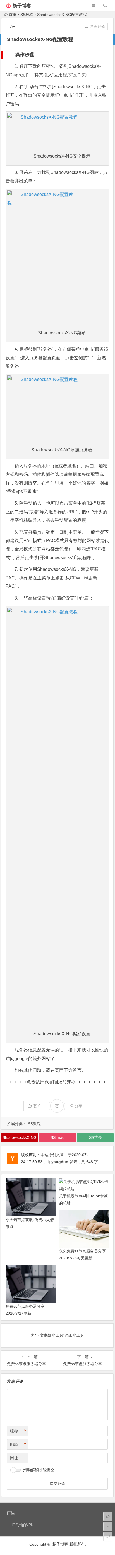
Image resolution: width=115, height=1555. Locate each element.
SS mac (57, 1137)
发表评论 (96, 26)
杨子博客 (22, 5)
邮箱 (18, 1444)
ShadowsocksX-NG (20, 1137)
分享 (78, 1106)
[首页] (107, 1516)
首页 (12, 14)
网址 (14, 1458)
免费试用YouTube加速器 (51, 1082)
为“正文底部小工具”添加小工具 (57, 1335)
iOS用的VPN (23, 1525)
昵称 (18, 1431)
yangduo (59, 1161)
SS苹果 (95, 1137)
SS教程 (26, 14)
